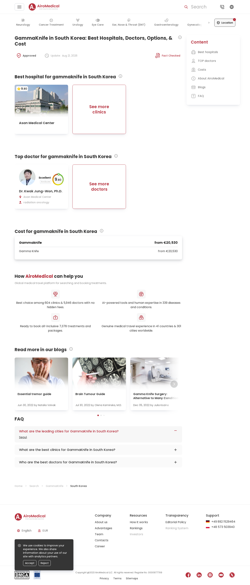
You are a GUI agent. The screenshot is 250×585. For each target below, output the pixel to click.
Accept (29, 563)
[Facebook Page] (188, 576)
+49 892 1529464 (223, 522)
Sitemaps (132, 578)
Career (100, 546)
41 (157, 326)
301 (179, 326)
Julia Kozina (161, 405)
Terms (117, 578)
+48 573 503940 (223, 527)
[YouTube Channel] (221, 576)
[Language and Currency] (231, 7)
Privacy (104, 578)
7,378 (63, 326)
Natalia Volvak (47, 405)
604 (47, 303)
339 (165, 303)
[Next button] (208, 22)
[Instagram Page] (210, 576)
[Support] (222, 7)
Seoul (23, 437)
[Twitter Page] (232, 576)
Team (99, 534)
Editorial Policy (175, 522)
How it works (139, 522)
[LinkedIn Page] (199, 576)
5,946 (67, 303)
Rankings (136, 528)
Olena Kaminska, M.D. (108, 405)
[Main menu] (19, 7)
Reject (45, 563)
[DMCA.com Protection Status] (22, 575)
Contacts (101, 540)
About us (101, 522)
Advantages (103, 528)
